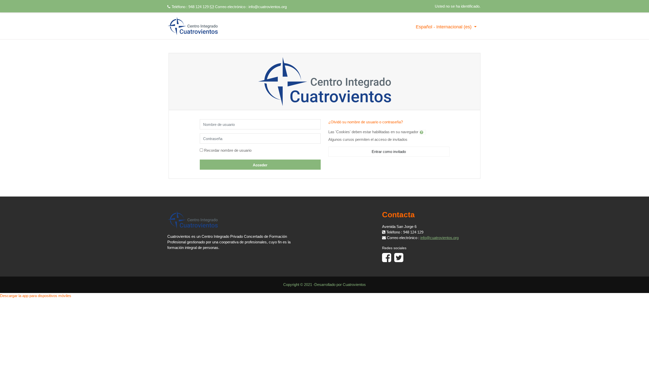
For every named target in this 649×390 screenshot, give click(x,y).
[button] (422, 132)
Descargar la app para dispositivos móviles (35, 296)
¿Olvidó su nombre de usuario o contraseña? (365, 122)
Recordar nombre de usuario (227, 150)
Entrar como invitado (389, 151)
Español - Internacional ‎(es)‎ (444, 26)
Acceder (260, 165)
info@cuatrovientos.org (267, 7)
